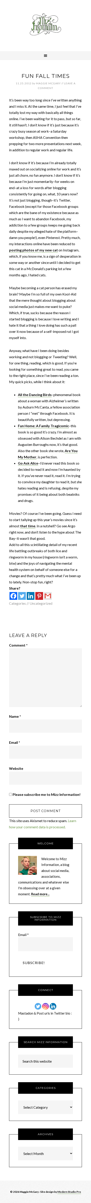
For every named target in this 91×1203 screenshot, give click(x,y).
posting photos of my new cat (33, 250)
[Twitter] (22, 596)
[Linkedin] (30, 596)
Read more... (40, 894)
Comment (18, 645)
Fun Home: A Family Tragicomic (43, 426)
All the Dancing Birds (35, 394)
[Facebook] (13, 596)
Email (14, 742)
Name (15, 716)
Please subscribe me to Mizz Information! (46, 794)
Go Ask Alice (28, 463)
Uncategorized (41, 603)
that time (27, 526)
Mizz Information (45, 25)
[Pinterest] (39, 596)
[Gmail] (48, 596)
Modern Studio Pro (69, 1191)
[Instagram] (45, 1006)
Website (16, 768)
